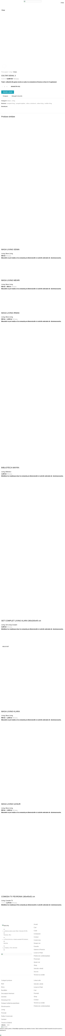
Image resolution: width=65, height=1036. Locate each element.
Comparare (37, 934)
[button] (3, 913)
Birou (2, 987)
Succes (36, 971)
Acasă (36, 924)
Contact (36, 937)
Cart (35, 927)
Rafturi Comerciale (7, 1016)
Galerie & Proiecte (39, 949)
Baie (2, 983)
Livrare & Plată (38, 952)
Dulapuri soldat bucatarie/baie (10, 1003)
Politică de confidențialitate (42, 956)
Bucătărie (4, 990)
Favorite (36, 946)
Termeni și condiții (39, 974)
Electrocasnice (5, 1006)
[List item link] (16, 940)
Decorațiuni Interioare (7, 993)
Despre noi (37, 943)
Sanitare (3, 1019)
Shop (35, 965)
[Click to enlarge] (4, 66)
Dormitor (3, 996)
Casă (35, 930)
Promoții (3, 1013)
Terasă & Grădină (6, 1022)
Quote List (37, 962)
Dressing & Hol (5, 1000)
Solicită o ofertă (38, 968)
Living (3, 1009)
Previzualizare (3, 917)
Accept (3, 1032)
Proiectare (37, 959)
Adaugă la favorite (3, 909)
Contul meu (37, 940)
